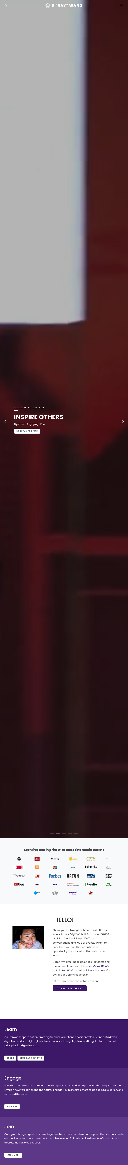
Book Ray (12, 1106)
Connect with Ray (70, 988)
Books (10, 1058)
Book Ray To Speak (27, 431)
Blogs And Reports (31, 1058)
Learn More (13, 1155)
